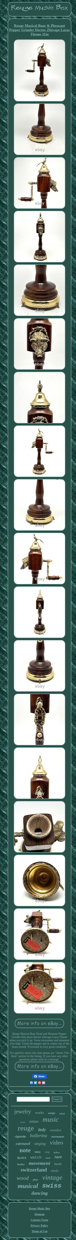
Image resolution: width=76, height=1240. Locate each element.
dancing (39, 1193)
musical (28, 1185)
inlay (38, 1151)
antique (34, 1121)
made (58, 1164)
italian (57, 1152)
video (56, 1142)
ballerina (38, 1135)
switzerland (34, 1170)
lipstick (21, 1157)
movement (39, 1163)
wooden (55, 1130)
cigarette (20, 1136)
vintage (52, 1177)
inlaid (62, 1113)
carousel (23, 1143)
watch (36, 1157)
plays (35, 1179)
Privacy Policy (39, 1225)
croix (54, 1170)
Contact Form (39, 1220)
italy (42, 1129)
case (48, 1157)
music (51, 1119)
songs (51, 1113)
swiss (51, 1186)
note (25, 1150)
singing (40, 1143)
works (39, 1113)
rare (58, 1156)
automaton (57, 1136)
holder (21, 1164)
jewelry (22, 1111)
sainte (22, 1122)
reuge (26, 1128)
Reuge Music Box (39, 1208)
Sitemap (39, 1214)
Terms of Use (39, 1231)
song (47, 1152)
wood (23, 1178)
